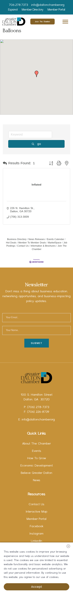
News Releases (36, 239)
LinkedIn (36, 541)
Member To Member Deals (32, 242)
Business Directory (16, 239)
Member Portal (56, 9)
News (36, 480)
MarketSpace (54, 242)
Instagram (36, 533)
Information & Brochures (43, 246)
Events (36, 451)
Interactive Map (36, 511)
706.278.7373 (18, 5)
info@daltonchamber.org (47, 5)
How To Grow (36, 458)
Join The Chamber (42, 21)
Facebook (36, 526)
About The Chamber (36, 443)
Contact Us (23, 246)
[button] (65, 20)
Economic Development (36, 465)
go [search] (39, 144)
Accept (36, 587)
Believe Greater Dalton (36, 473)
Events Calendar (55, 239)
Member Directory (32, 9)
